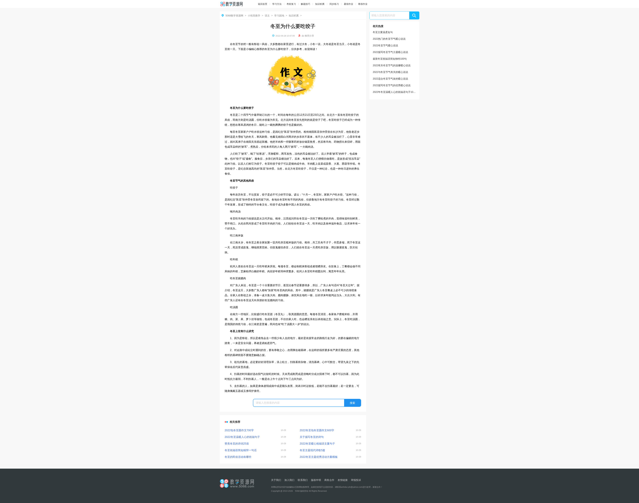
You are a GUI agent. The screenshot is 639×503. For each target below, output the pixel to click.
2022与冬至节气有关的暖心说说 (390, 72)
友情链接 (343, 480)
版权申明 (316, 480)
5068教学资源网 (234, 15)
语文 (267, 15)
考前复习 (291, 4)
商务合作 (329, 480)
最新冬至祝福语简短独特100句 (390, 58)
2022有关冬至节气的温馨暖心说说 (392, 65)
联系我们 (303, 480)
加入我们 (289, 480)
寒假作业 (362, 4)
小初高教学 (254, 15)
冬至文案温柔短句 (383, 32)
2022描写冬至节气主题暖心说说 (390, 52)
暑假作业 (348, 4)
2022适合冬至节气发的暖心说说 (390, 78)
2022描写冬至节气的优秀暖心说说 (392, 85)
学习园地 (279, 15)
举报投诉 (356, 480)
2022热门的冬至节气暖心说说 (389, 38)
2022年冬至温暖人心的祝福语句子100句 (394, 92)
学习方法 (277, 4)
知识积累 (319, 4)
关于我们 (276, 480)
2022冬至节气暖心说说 (385, 45)
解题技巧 (305, 4)
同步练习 (334, 4)
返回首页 (262, 4)
